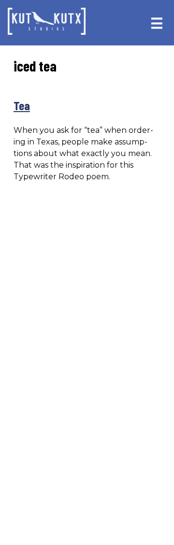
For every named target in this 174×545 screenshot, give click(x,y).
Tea (22, 105)
